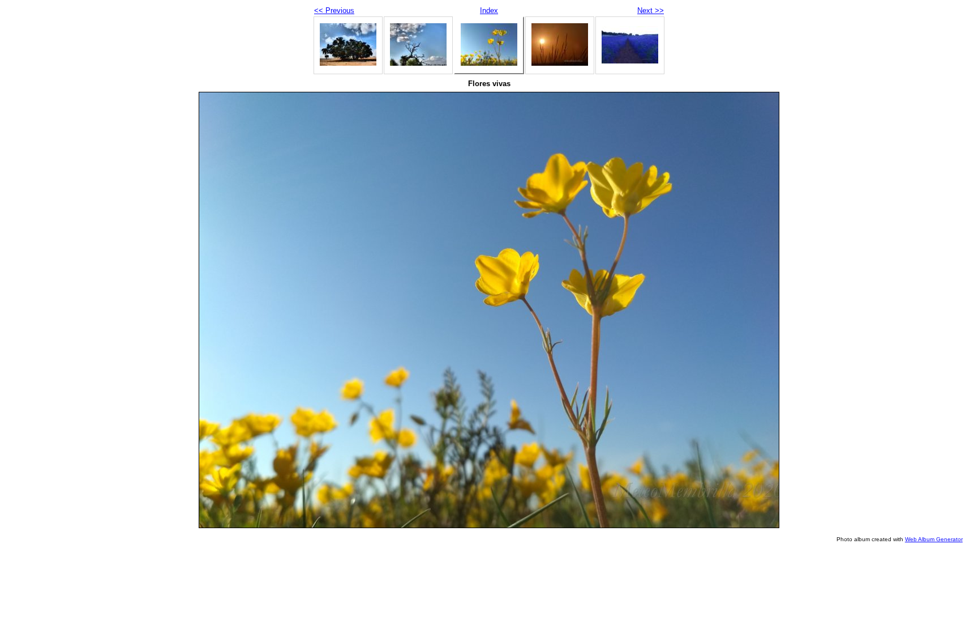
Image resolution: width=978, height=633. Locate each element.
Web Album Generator (934, 539)
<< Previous (334, 10)
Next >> (650, 10)
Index (489, 10)
